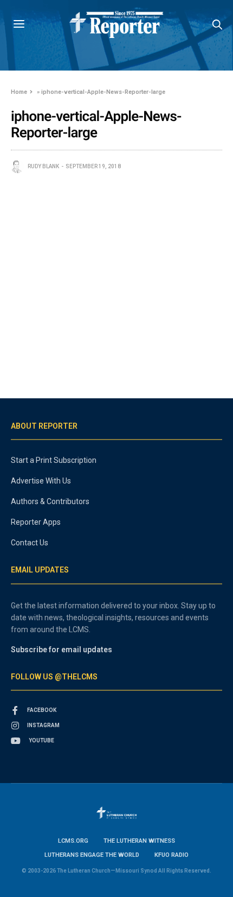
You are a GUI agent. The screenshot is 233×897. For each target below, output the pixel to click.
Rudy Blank (43, 166)
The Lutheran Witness (139, 840)
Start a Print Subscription (53, 460)
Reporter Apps (36, 522)
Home (19, 92)
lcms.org (73, 840)
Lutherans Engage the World (91, 854)
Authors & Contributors (50, 501)
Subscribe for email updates (61, 649)
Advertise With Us (41, 480)
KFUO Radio (171, 854)
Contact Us (29, 542)
